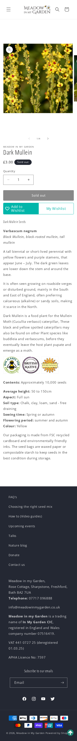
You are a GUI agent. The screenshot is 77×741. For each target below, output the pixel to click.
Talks (12, 536)
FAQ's (13, 497)
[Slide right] (48, 138)
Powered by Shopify (58, 733)
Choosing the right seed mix (30, 507)
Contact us (17, 565)
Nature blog (18, 545)
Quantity (9, 171)
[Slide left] (29, 138)
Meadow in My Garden (30, 733)
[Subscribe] (62, 683)
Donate (14, 555)
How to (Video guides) (25, 516)
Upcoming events (22, 526)
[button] (8, 9)
